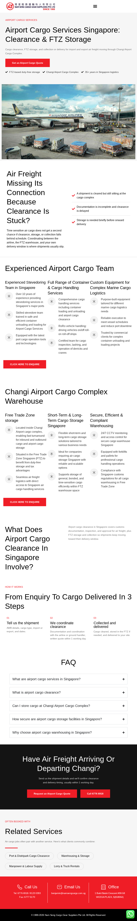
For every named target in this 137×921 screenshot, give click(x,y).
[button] (95, 6)
